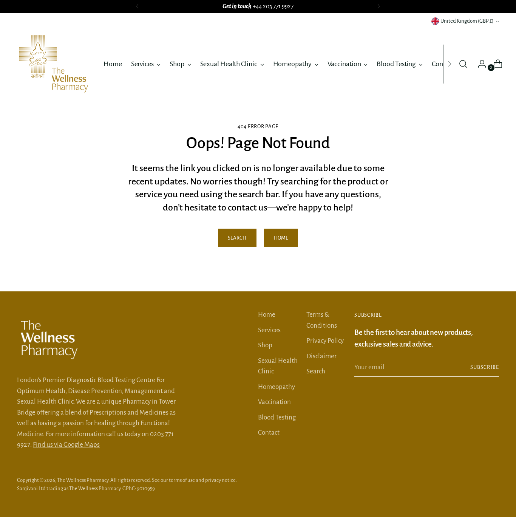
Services (269, 330)
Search (315, 371)
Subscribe (484, 367)
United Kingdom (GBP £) (467, 21)
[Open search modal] (463, 63)
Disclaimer (321, 356)
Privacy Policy (325, 340)
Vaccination (274, 402)
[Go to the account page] (479, 63)
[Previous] (137, 6)
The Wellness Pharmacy (82, 480)
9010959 (146, 488)
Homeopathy (276, 386)
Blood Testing (277, 417)
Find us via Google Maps (66, 444)
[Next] (379, 6)
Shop (265, 345)
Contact (269, 432)
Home (266, 314)
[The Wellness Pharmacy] (55, 64)
